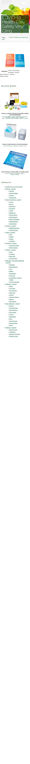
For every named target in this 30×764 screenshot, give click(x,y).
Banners (11, 306)
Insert (10, 252)
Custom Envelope (14, 245)
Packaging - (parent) (11, 284)
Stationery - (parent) (10, 327)
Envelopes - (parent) (11, 243)
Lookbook (12, 241)
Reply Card (12, 256)
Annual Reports (13, 267)
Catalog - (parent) (10, 232)
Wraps (11, 325)
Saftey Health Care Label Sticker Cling (15, 171)
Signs (10, 319)
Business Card (13, 330)
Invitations (12, 254)
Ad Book (11, 191)
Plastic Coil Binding (14, 219)
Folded (11, 211)
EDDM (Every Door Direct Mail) (13, 187)
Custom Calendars (14, 282)
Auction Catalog (13, 193)
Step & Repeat (13, 321)
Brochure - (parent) (10, 226)
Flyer (10, 269)
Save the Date (13, 258)
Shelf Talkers (12, 301)
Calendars (12, 265)
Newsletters (12, 273)
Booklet (11, 237)
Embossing (12, 206)
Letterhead (12, 332)
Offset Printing (13, 215)
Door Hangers (13, 290)
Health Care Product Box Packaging (15, 144)
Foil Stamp (12, 208)
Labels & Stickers (14, 297)
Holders (11, 295)
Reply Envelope (13, 247)
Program (11, 195)
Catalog (11, 239)
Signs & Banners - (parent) (12, 303)
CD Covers (12, 288)
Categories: (4, 71)
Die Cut (11, 204)
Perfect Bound (13, 217)
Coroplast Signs (13, 308)
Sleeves (11, 299)
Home (3, 37)
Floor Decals (12, 312)
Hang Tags (12, 293)
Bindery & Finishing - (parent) (13, 200)
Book (10, 234)
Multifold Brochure (14, 228)
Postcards (12, 275)
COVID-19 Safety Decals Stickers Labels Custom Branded (15, 114)
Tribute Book (12, 197)
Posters (11, 314)
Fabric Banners (13, 310)
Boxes (11, 286)
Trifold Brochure (13, 230)
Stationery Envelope (14, 334)
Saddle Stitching (13, 221)
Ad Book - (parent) (10, 189)
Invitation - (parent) (10, 250)
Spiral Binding (13, 224)
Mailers (11, 271)
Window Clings (13, 323)
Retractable (12, 316)
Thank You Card (13, 336)
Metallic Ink (12, 213)
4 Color (11, 202)
